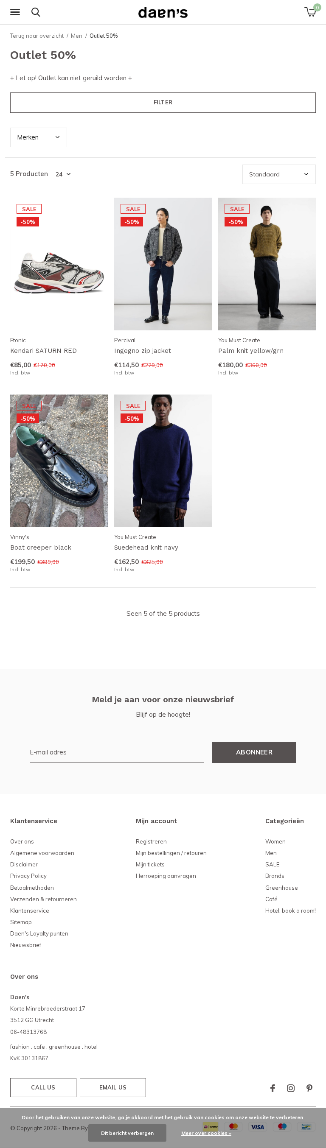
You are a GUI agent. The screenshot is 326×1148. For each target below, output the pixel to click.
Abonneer (254, 752)
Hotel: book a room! (290, 910)
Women (275, 841)
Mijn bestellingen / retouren (171, 852)
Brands (274, 875)
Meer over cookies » (206, 1133)
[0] (310, 12)
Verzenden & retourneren (43, 899)
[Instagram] (291, 1088)
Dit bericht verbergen (127, 1133)
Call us (43, 1087)
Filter (163, 102)
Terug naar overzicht (37, 35)
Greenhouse (281, 887)
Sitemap (21, 922)
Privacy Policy (28, 875)
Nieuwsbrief (25, 944)
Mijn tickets (150, 864)
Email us (112, 1087)
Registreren (151, 841)
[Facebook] (272, 1088)
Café (271, 899)
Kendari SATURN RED (43, 351)
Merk (28, 137)
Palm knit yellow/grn (251, 351)
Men (76, 35)
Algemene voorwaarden (42, 852)
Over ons (22, 841)
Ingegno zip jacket (142, 351)
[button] (16, 12)
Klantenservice (29, 910)
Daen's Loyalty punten (39, 933)
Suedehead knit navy (146, 547)
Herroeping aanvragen (166, 875)
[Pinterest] (309, 1088)
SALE (272, 864)
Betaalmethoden (32, 887)
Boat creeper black (40, 547)
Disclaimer (24, 864)
